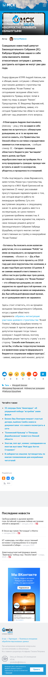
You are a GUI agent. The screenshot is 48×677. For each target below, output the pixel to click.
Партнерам (13, 639)
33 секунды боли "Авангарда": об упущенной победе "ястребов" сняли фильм (23, 411)
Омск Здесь (8, 5)
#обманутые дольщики (34, 388)
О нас (4, 639)
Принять (36, 669)
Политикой (9, 673)
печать (6, 16)
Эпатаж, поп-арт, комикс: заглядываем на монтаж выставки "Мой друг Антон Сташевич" (25, 446)
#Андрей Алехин (19, 385)
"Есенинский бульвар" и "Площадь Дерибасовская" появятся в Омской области (22, 435)
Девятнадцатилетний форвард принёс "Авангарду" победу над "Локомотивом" (19, 553)
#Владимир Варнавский (12, 388)
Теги (7, 385)
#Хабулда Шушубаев (11, 391)
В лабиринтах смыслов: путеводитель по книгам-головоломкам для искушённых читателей (25, 457)
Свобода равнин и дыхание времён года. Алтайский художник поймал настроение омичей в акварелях (22, 521)
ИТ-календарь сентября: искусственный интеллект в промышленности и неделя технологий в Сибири (20, 542)
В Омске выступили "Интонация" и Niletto (20, 531)
